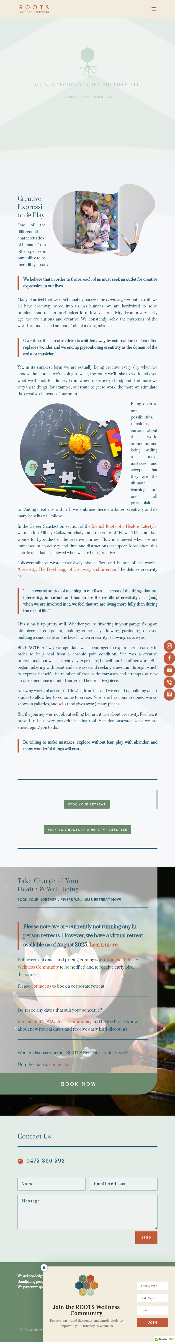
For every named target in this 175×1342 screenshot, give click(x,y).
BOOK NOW (78, 1084)
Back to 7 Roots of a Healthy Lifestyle (87, 829)
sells (62, 704)
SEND (146, 1237)
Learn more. (104, 944)
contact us (41, 986)
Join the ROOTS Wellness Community (55, 1022)
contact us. (59, 1065)
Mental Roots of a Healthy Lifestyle (124, 526)
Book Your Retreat (87, 804)
